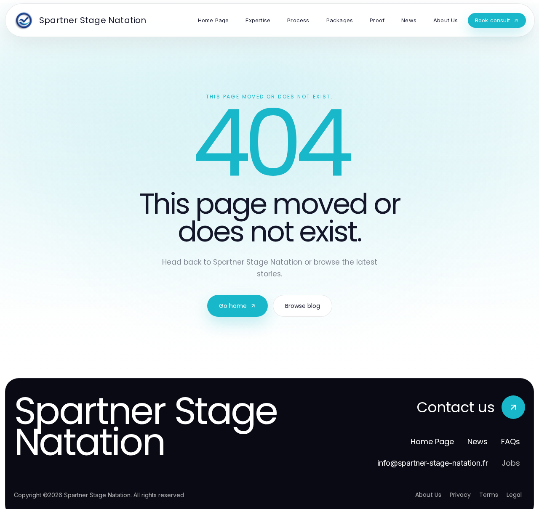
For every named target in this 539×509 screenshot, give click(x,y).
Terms (488, 494)
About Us (428, 494)
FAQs (510, 441)
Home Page (432, 441)
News (477, 441)
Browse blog (302, 306)
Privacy (460, 494)
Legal (514, 494)
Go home (233, 306)
